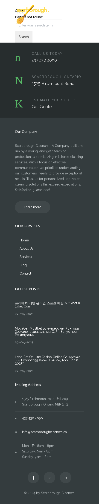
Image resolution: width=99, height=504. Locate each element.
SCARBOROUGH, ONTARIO (56, 77)
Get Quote (42, 106)
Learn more (32, 207)
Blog (23, 265)
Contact (25, 273)
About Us (26, 248)
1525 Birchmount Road (53, 83)
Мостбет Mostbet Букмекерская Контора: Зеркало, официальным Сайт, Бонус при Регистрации (47, 332)
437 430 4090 (44, 60)
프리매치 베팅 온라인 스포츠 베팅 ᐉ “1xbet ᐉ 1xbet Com (48, 304)
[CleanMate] (46, 15)
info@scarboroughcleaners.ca (44, 432)
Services (26, 257)
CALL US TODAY (47, 53)
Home (24, 240)
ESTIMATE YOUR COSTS (54, 100)
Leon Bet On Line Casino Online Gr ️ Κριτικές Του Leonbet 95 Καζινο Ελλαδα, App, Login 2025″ (47, 360)
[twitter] (33, 477)
